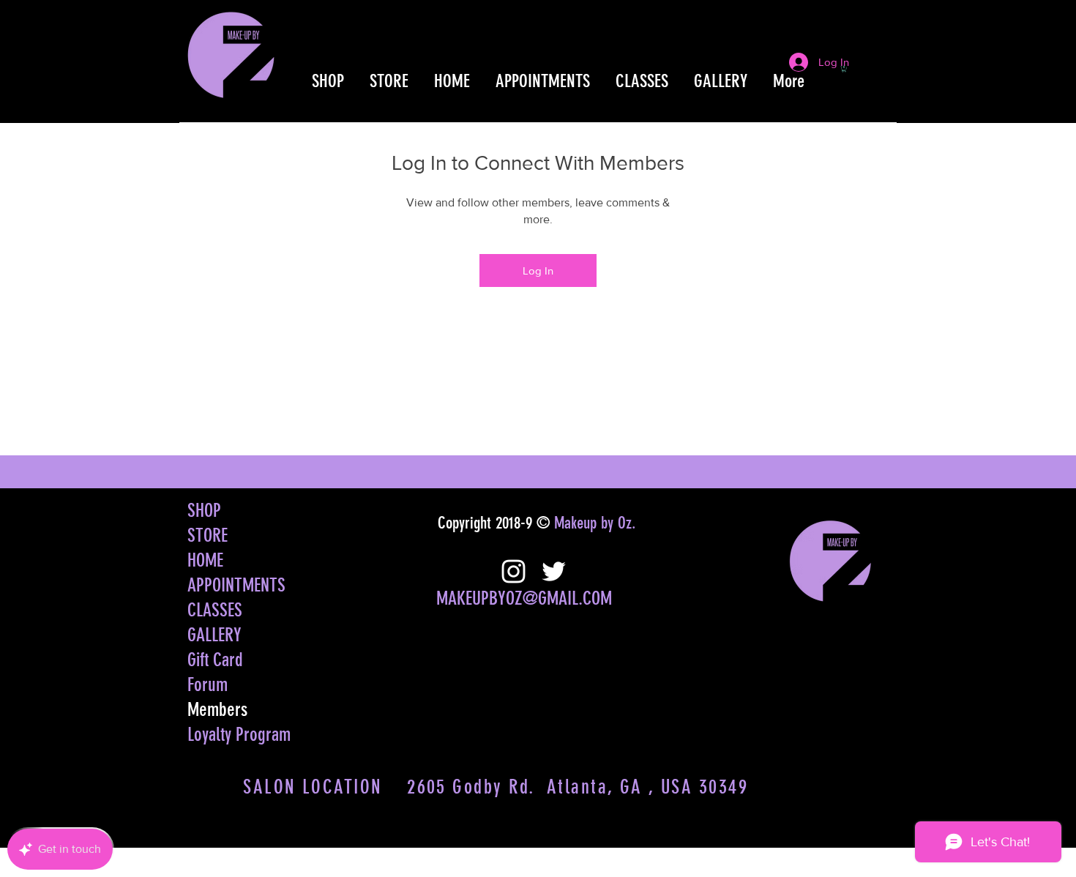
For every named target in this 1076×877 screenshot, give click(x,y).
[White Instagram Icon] (513, 571)
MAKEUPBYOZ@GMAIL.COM (524, 598)
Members (217, 709)
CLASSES (214, 610)
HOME (205, 560)
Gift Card (215, 660)
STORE (207, 535)
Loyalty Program (239, 734)
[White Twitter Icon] (553, 571)
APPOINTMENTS (236, 585)
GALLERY (214, 635)
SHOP (204, 510)
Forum (207, 684)
